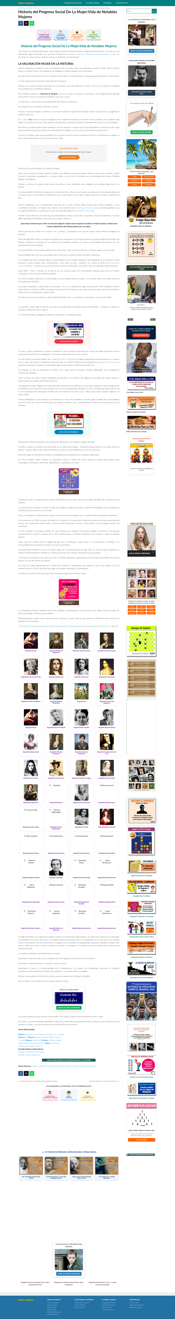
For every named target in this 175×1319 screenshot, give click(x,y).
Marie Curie (65, 287)
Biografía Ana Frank (81, 827)
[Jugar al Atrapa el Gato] (141, 641)
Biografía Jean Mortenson (81, 802)
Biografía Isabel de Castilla (31, 877)
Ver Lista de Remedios (69, 432)
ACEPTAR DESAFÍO (69, 157)
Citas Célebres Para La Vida (134, 392)
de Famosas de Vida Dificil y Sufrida (39, 1037)
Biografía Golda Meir (56, 877)
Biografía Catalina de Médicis (30, 701)
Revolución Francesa (85, 208)
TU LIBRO (134, 176)
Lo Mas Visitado (134, 1302)
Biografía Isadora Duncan (56, 902)
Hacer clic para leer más (141, 132)
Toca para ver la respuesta (69, 492)
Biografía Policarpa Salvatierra (56, 753)
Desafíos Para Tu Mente (141, 896)
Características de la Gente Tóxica (141, 937)
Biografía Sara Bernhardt (56, 853)
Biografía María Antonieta (106, 827)
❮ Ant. (130, 319)
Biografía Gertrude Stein (81, 853)
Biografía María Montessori (107, 877)
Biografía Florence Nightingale (56, 828)
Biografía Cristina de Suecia (107, 651)
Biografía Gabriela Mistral (106, 727)
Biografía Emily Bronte (30, 802)
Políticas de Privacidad (136, 1305)
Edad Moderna (51, 1309)
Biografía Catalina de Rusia (81, 651)
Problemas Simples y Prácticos (142, 957)
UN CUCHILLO (148, 184)
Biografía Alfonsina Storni (106, 802)
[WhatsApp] (31, 23)
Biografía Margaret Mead (107, 902)
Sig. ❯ (152, 319)
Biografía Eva (81, 701)
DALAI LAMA (132, 613)
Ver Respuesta (141, 335)
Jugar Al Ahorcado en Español (141, 875)
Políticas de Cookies (135, 1307)
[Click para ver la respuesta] (149, 252)
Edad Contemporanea (54, 1312)
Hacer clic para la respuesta (69, 1008)
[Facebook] (20, 23)
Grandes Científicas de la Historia (31, 1052)
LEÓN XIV (151, 609)
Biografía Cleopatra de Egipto (81, 778)
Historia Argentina (52, 1302)
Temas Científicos (80, 1305)
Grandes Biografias (53, 1314)
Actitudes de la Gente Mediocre (141, 977)
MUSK (141, 606)
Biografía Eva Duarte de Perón (31, 677)
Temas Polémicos (80, 1307)
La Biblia (24, 120)
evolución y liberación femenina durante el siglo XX (97, 54)
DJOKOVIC (151, 613)
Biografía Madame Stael (31, 752)
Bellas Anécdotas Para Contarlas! (136, 431)
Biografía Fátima (30, 727)
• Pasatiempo (107, 3)
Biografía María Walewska (30, 902)
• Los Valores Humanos (92, 3)
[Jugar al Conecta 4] (141, 841)
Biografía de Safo (30, 651)
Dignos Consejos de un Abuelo (135, 412)
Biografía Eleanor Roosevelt (56, 727)
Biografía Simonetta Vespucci (31, 928)
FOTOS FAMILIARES (149, 176)
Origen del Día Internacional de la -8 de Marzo (39, 1043)
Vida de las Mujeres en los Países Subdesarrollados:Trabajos (39, 1081)
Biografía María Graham (31, 853)
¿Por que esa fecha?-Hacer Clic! (142, 93)
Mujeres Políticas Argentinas (29, 1055)
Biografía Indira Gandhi (81, 727)
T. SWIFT (151, 606)
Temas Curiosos (107, 1307)
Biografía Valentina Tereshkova (81, 753)
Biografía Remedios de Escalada (81, 903)
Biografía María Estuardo (107, 778)
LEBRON (142, 609)
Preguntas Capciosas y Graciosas (141, 916)
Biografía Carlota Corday (31, 827)
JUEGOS (134, 184)
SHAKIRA (141, 613)
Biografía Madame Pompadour (56, 702)
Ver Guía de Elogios (68, 341)
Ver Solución (142, 1140)
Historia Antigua (52, 1305)
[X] (26, 23)
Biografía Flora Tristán (30, 778)
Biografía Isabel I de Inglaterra (56, 651)
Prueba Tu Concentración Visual (141, 1077)
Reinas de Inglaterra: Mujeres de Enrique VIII (103, 1081)
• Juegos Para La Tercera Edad (73, 3)
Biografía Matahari (56, 802)
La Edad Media (51, 1307)
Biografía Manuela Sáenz (107, 853)
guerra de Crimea (108, 362)
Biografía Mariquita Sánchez (81, 928)
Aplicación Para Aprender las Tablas (141, 1098)
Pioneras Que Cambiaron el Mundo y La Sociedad (41, 1034)
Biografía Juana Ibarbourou (107, 928)
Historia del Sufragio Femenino (30, 1046)
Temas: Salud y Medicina (82, 1302)
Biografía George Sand (56, 677)
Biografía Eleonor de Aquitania (56, 929)
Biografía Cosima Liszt (81, 677)
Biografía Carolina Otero (56, 778)
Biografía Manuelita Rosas (81, 877)
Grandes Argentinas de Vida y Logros (39, 1040)
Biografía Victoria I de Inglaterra (107, 702)
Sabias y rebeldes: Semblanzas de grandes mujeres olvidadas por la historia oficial (64, 1066)
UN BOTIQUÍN (148, 180)
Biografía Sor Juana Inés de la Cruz (106, 753)
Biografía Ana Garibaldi (106, 677)
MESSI (132, 606)
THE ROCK (132, 609)
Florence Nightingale (68, 359)
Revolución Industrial (85, 211)
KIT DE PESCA (134, 180)
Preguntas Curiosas (108, 1309)
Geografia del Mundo (108, 1302)
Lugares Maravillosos (108, 1305)
